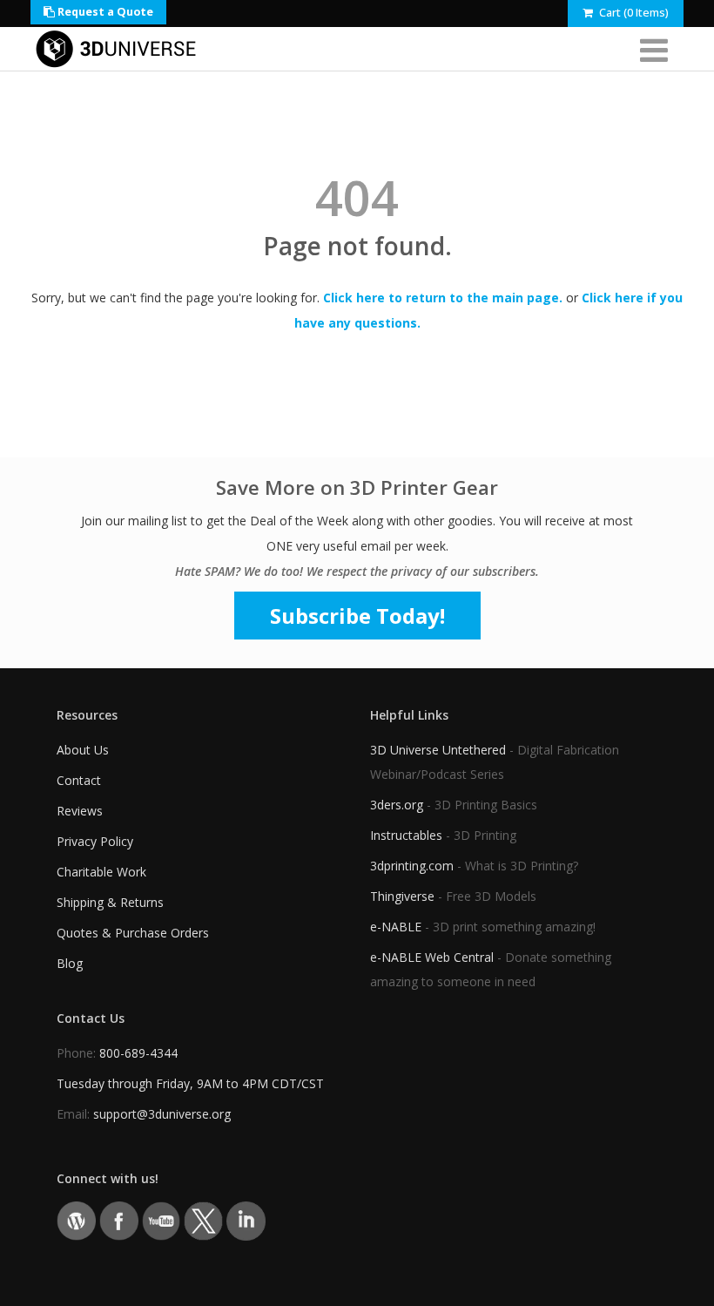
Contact (79, 780)
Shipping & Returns (110, 902)
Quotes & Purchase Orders (133, 932)
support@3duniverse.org (162, 1114)
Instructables (406, 835)
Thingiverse (402, 896)
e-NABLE (395, 926)
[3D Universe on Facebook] (118, 1219)
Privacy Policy (95, 841)
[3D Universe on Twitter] (203, 1219)
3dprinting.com (412, 865)
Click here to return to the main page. (442, 297)
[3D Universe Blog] (76, 1219)
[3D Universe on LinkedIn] (246, 1219)
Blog (70, 963)
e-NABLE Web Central (432, 957)
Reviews (80, 810)
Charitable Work (101, 871)
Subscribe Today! (357, 615)
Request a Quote (104, 11)
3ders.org (396, 804)
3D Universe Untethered (438, 749)
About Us (83, 749)
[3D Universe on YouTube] (161, 1219)
